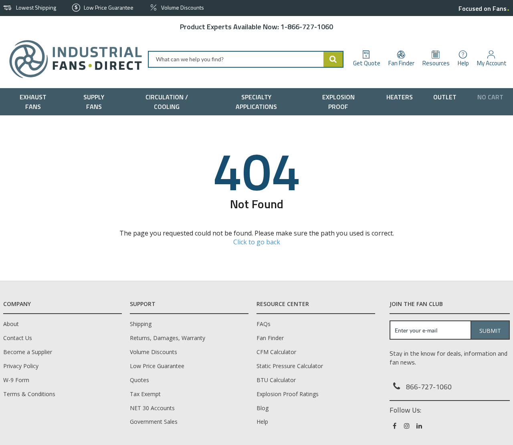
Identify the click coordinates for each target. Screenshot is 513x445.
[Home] (72, 59)
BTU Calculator (276, 380)
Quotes (139, 380)
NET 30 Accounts (152, 408)
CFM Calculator (276, 352)
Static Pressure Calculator (289, 366)
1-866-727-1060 (307, 26)
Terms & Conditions (29, 394)
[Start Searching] (333, 59)
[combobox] (245, 59)
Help (262, 421)
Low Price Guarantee (157, 366)
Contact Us (17, 338)
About (11, 324)
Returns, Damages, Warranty (167, 338)
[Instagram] (407, 426)
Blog (262, 408)
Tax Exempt (145, 394)
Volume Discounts (153, 352)
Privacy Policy (20, 366)
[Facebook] (395, 426)
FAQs (263, 324)
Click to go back (256, 242)
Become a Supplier (27, 352)
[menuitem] (35, 101)
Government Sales (154, 421)
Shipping (140, 324)
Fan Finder (270, 338)
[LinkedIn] (419, 426)
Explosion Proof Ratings (287, 394)
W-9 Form (16, 380)
